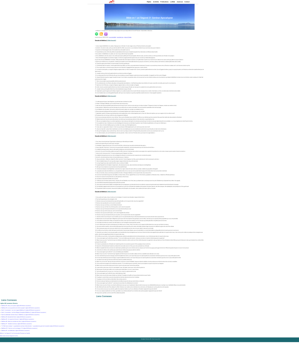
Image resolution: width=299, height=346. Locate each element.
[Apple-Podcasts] (106, 34)
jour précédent (112, 37)
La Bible (172, 2)
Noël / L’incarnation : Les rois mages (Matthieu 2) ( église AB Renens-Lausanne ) (20, 310)
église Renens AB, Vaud (148, 339)
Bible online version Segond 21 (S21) (9, 335)
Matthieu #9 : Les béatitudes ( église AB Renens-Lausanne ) (15, 330)
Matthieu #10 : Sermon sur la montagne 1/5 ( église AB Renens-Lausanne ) (19, 328)
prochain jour (120, 37)
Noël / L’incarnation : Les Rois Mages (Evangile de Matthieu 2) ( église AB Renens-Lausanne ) (23, 312)
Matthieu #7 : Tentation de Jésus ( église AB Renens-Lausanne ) (16, 323)
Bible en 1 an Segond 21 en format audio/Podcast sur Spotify (15, 333)
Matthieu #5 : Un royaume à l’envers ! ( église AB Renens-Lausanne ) (17, 319)
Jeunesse (180, 2)
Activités (156, 2)
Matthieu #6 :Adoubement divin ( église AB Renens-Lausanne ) (16, 317)
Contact (187, 2)
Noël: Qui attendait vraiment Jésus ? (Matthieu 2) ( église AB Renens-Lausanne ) (20, 314)
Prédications (164, 2)
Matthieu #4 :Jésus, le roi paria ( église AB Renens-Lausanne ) (16, 305)
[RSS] (102, 34)
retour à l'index (127, 37)
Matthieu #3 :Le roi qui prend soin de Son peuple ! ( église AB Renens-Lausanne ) (20, 308)
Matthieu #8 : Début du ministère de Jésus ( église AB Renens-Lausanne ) (18, 321)
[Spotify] (97, 34)
